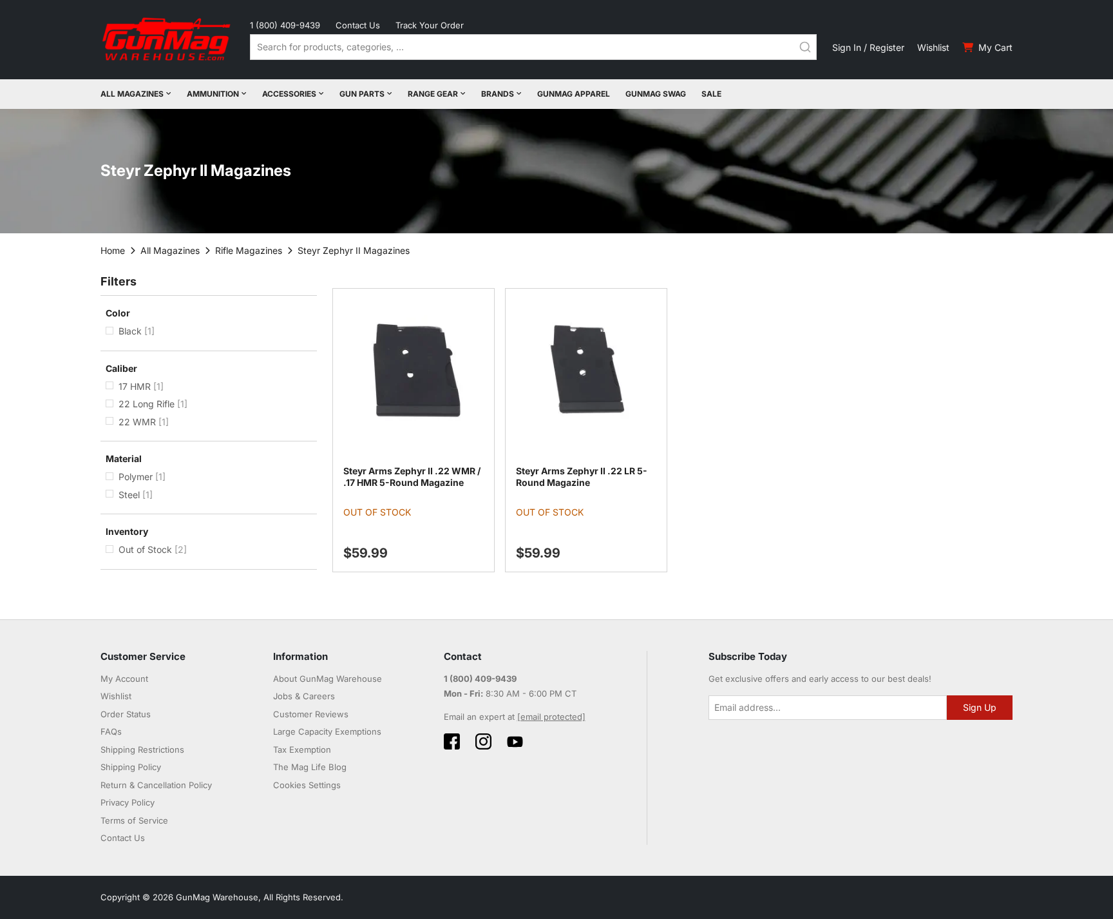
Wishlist (933, 47)
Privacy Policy (127, 802)
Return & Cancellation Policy (156, 785)
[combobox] (533, 47)
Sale (711, 94)
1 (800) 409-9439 (285, 25)
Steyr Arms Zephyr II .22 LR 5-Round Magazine (581, 476)
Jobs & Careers (304, 696)
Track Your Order (429, 25)
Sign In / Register (868, 47)
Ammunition (213, 94)
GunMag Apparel (573, 94)
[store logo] (167, 39)
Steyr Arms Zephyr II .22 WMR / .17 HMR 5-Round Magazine (411, 476)
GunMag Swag (655, 94)
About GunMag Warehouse (327, 678)
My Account (124, 678)
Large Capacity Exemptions (327, 731)
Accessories (289, 94)
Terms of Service (134, 820)
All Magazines (132, 94)
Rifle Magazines (248, 250)
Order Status (125, 714)
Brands (497, 94)
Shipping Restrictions (142, 749)
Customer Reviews (310, 714)
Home (112, 250)
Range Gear (433, 94)
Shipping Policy (130, 767)
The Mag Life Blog (310, 767)
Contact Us (358, 25)
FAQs (111, 731)
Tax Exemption (302, 749)
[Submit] (805, 47)
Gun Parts (362, 94)
